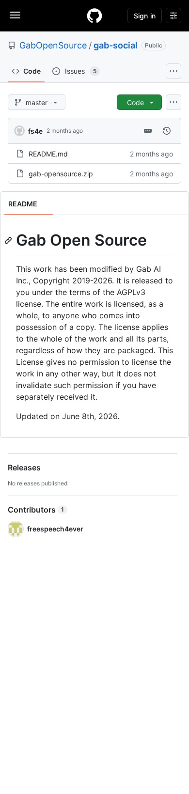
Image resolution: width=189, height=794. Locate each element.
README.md (48, 154)
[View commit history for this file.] (166, 131)
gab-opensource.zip (61, 174)
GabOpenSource (53, 45)
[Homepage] (94, 15)
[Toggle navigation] (15, 15)
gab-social (116, 45)
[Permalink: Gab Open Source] (9, 240)
